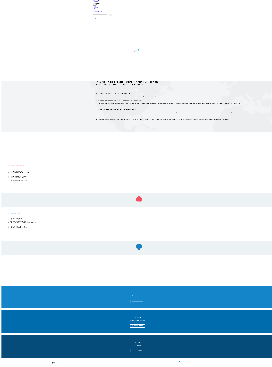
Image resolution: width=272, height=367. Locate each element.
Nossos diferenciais (97, 10)
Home (94, 6)
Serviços (95, 8)
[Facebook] (94, 18)
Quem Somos (96, 7)
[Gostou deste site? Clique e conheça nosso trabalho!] (56, 363)
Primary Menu (96, 3)
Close (95, 4)
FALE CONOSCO (97, 11)
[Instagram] (97, 18)
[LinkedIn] (95, 18)
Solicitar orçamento (14, 186)
